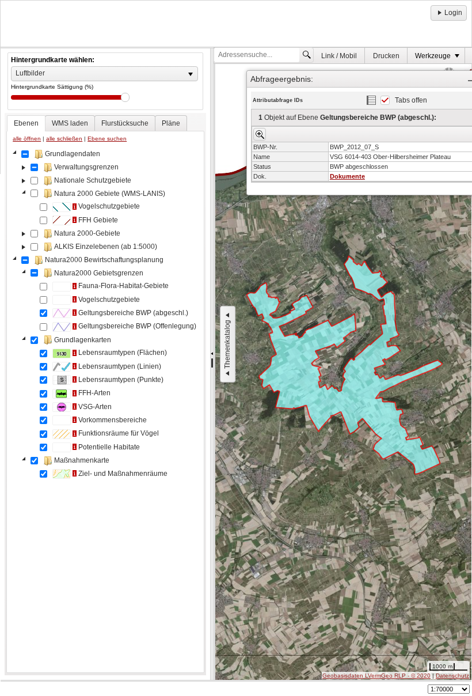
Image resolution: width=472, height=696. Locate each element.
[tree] (105, 408)
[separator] (212, 364)
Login (453, 13)
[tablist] (105, 394)
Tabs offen (411, 100)
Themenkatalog (227, 344)
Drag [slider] (125, 97)
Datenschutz (452, 675)
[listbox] (104, 73)
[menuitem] (339, 55)
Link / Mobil (339, 56)
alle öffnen (27, 138)
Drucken (386, 56)
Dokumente (347, 176)
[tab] (26, 123)
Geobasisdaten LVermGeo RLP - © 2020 (376, 675)
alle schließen (64, 138)
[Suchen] (306, 54)
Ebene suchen (107, 138)
